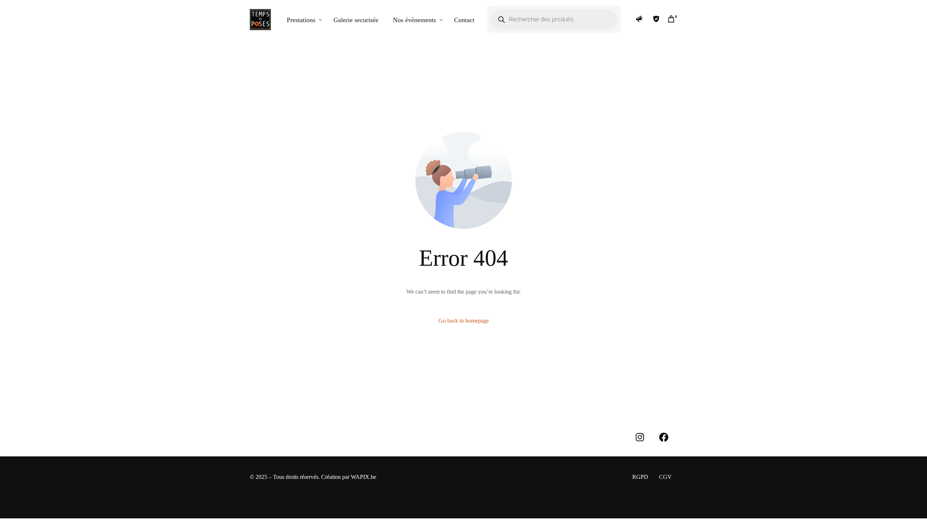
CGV (665, 477)
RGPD (640, 477)
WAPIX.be (363, 477)
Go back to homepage (464, 321)
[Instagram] (640, 437)
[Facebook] (663, 437)
